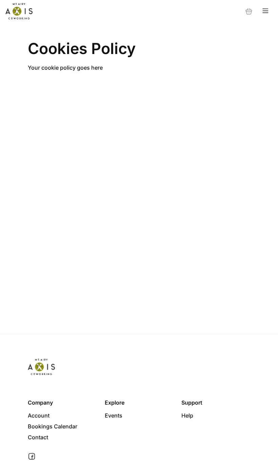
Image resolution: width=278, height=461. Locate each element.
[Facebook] (32, 456)
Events (113, 415)
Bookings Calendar (52, 426)
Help (187, 415)
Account (38, 415)
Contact (38, 437)
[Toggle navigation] (265, 11)
